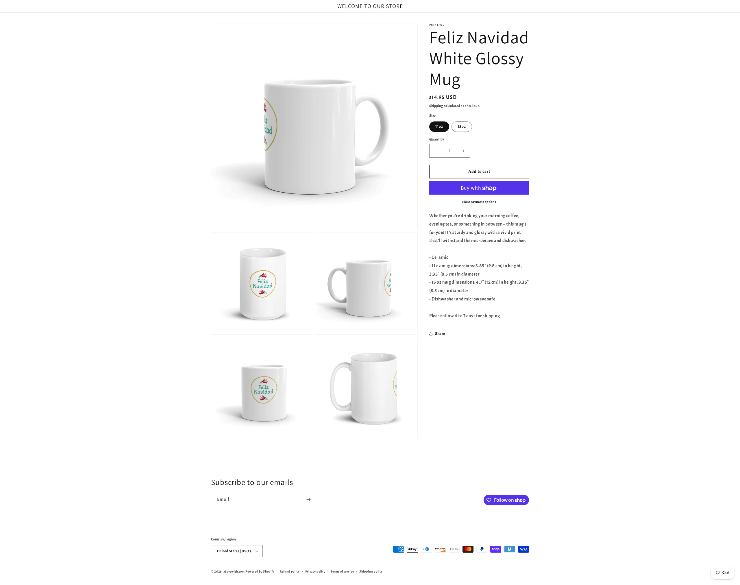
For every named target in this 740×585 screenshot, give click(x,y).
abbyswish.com (234, 571)
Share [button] (440, 333)
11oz (439, 126)
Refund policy (290, 571)
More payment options (479, 202)
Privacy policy (315, 571)
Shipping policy (371, 571)
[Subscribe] (308, 499)
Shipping (436, 106)
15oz (462, 126)
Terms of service (342, 571)
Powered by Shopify (259, 571)
